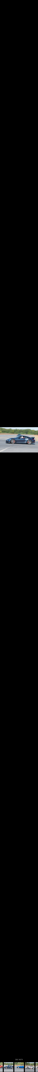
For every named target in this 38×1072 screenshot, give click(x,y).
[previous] (3, 533)
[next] (34, 533)
